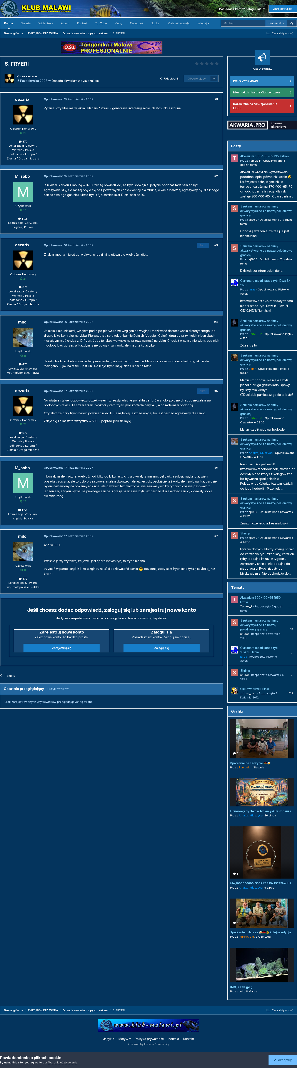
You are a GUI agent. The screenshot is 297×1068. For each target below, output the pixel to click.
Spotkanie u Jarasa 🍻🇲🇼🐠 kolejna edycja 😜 (262, 932)
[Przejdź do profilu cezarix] (9, 78)
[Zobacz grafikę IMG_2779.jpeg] (262, 965)
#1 (216, 99)
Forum (8, 23)
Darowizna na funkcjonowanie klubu (255, 106)
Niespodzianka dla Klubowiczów (256, 92)
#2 (216, 176)
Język (108, 1039)
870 (25, 141)
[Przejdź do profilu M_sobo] (23, 192)
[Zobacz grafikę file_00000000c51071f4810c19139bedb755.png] (262, 852)
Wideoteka (45, 23)
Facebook (136, 23)
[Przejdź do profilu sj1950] (234, 208)
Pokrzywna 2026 (245, 80)
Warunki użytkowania (62, 1062)
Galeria (26, 23)
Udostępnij (170, 78)
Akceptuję (284, 1060)
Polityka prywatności (149, 1039)
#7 (216, 536)
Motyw (123, 1039)
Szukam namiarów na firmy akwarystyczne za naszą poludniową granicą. (266, 211)
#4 (216, 321)
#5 (216, 391)
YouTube (101, 23)
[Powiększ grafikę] (141, 568)
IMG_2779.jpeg (241, 987)
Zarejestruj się (282, 8)
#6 (216, 467)
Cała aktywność (179, 23)
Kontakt (82, 23)
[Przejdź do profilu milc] (23, 337)
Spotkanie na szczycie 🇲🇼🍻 (250, 763)
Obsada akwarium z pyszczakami (75, 81)
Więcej (202, 23)
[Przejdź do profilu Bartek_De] (234, 323)
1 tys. (24, 218)
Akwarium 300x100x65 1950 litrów (264, 156)
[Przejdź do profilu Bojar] (234, 357)
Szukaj (155, 23)
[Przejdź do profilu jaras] (234, 282)
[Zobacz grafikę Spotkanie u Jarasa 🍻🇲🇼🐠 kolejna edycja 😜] (262, 913)
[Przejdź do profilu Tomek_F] (234, 158)
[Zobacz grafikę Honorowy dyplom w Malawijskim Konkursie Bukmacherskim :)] (262, 792)
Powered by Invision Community (148, 1044)
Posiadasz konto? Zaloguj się (241, 9)
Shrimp (245, 533)
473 (25, 364)
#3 (216, 245)
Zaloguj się (161, 648)
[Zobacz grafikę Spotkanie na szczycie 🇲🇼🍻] (262, 738)
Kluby (118, 23)
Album (65, 23)
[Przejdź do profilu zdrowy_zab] (234, 691)
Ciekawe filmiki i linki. (255, 689)
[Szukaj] (292, 23)
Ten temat (274, 23)
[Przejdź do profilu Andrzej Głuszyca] (234, 441)
